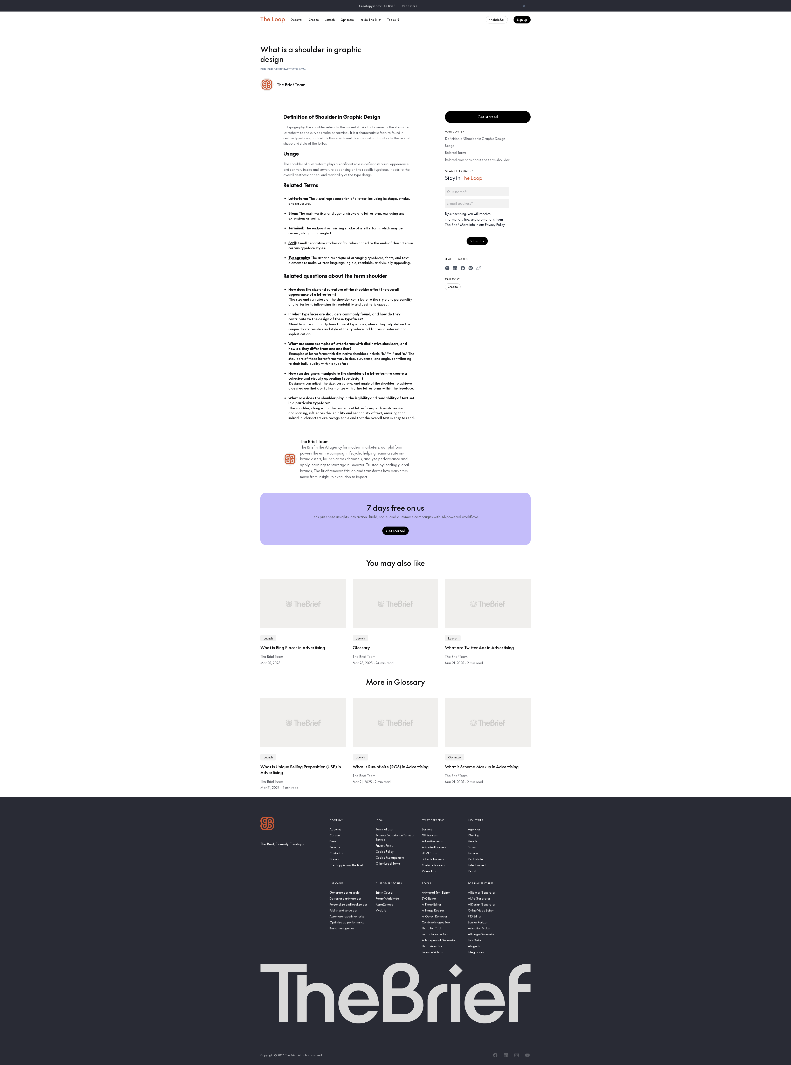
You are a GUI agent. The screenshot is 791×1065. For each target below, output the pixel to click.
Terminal (295, 228)
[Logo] (267, 824)
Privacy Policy (494, 224)
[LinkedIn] (506, 1055)
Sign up (522, 19)
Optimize (454, 757)
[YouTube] (527, 1055)
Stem (292, 213)
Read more (409, 6)
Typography (298, 257)
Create (453, 287)
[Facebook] (495, 1055)
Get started (487, 116)
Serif (292, 243)
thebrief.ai (496, 19)
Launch (268, 638)
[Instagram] (516, 1055)
